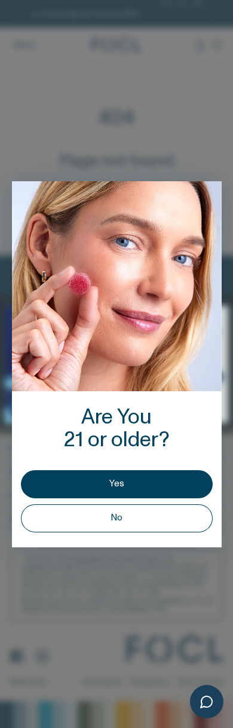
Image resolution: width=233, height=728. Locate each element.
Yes (116, 483)
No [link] (116, 517)
